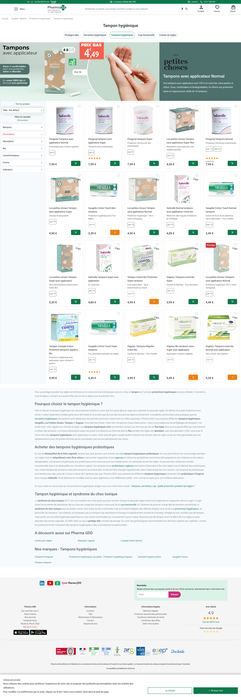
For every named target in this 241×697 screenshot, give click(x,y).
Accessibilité (111, 668)
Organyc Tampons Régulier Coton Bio (140, 348)
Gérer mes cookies (151, 623)
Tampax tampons (43, 562)
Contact (194, 2)
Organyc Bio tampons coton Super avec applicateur (180, 348)
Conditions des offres (150, 620)
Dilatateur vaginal (86, 541)
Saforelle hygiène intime (149, 557)
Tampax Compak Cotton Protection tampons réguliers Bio (63, 350)
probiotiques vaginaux (123, 465)
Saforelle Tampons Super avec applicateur (103, 279)
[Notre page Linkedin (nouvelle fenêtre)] (42, 583)
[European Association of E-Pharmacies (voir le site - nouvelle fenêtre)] (160, 651)
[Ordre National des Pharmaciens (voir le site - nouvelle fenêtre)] (117, 651)
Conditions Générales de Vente (150, 617)
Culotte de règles (167, 35)
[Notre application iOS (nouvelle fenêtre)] (21, 632)
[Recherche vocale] (182, 9)
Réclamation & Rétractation (90, 617)
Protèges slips (72, 35)
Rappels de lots (90, 623)
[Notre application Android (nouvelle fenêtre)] (38, 632)
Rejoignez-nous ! (30, 627)
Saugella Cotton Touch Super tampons (102, 348)
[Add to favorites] (79, 106)
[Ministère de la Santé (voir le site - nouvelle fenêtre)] (82, 651)
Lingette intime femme (131, 541)
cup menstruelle (128, 504)
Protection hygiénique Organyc (118, 557)
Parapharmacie (30, 620)
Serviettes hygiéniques (95, 35)
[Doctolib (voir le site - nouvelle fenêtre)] (177, 651)
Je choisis (170, 690)
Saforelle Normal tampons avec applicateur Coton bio (180, 210)
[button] (16, 9)
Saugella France (180, 557)
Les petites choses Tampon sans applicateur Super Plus (180, 141)
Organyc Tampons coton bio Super (180, 279)
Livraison (90, 611)
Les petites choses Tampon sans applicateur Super (63, 210)
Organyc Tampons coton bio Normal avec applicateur (220, 348)
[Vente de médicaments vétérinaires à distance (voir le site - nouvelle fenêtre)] (106, 651)
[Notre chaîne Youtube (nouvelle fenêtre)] (50, 583)
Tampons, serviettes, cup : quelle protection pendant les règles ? (163, 486)
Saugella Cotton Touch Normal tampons (221, 210)
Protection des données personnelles (150, 614)
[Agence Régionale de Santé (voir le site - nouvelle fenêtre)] (129, 651)
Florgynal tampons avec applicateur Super (100, 141)
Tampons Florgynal (44, 557)
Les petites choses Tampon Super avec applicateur (63, 279)
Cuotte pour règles (43, 541)
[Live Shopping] (57, 583)
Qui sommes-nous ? (30, 611)
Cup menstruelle (146, 35)
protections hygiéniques (187, 508)
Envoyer (174, 594)
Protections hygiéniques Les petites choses (89, 557)
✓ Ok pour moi (215, 690)
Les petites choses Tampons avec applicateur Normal (220, 279)
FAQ (90, 614)
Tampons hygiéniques (122, 35)
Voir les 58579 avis (42, 2)
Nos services (30, 617)
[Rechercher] (186, 9)
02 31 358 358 (209, 2)
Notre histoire (30, 614)
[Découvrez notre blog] (71, 583)
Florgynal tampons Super (139, 139)
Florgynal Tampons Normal (219, 139)
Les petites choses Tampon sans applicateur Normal (141, 210)
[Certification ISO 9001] (66, 651)
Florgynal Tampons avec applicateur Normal (61, 141)
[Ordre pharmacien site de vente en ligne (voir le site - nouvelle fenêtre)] (94, 651)
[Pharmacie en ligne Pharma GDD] (56, 9)
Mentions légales (150, 611)
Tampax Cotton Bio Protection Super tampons (142, 279)
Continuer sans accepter (11, 680)
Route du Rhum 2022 (30, 623)
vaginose (119, 457)
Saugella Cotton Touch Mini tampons (102, 210)
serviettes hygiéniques (46, 418)
